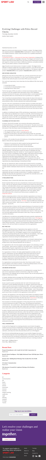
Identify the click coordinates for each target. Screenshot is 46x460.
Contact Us (35, 453)
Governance (5, 387)
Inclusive (4, 390)
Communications (6, 378)
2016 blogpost (38, 218)
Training (34, 448)
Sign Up (33, 414)
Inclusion (4, 389)
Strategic (4, 401)
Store (25, 455)
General (4, 385)
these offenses (25, 130)
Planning (4, 397)
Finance (4, 384)
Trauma (4, 402)
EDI (3, 380)
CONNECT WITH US (9, 439)
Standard (4, 399)
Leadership (5, 394)
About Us (26, 450)
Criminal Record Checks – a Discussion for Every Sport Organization (18, 57)
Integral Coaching (6, 392)
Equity (3, 382)
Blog (33, 450)
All (2, 377)
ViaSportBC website (7, 193)
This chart (24, 200)
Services (26, 453)
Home (25, 448)
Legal (3, 396)
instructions (33, 297)
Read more (5, 351)
